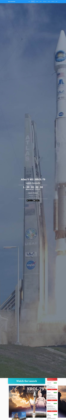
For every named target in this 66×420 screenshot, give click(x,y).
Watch (52, 389)
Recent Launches (50, 379)
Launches (32, 1)
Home (29, 1)
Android (53, 1)
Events (41, 1)
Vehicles (49, 1)
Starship (37, 1)
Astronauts (44, 1)
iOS (56, 1)
